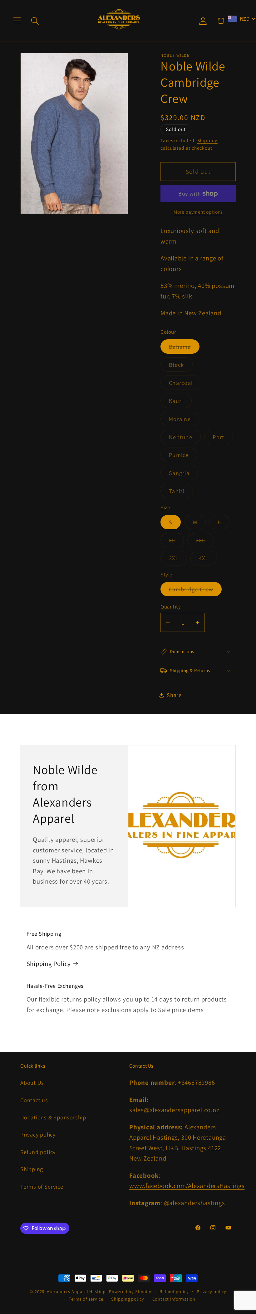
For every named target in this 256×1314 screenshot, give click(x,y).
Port (223, 438)
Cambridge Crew (195, 590)
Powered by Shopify (130, 1291)
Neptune (185, 438)
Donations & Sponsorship (53, 1117)
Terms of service (86, 1299)
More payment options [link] (198, 212)
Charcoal (185, 384)
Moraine (184, 420)
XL (176, 541)
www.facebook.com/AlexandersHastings (186, 1185)
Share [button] (174, 695)
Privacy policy (38, 1134)
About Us (32, 1082)
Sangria (183, 474)
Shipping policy (127, 1299)
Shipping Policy (49, 963)
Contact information (173, 1299)
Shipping (207, 140)
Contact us (34, 1100)
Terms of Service (41, 1186)
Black (181, 366)
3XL (178, 559)
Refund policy (38, 1152)
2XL (205, 541)
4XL (208, 559)
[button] (17, 21)
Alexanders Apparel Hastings (77, 1291)
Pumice (183, 456)
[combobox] (241, 19)
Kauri (180, 402)
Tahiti (181, 492)
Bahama (184, 348)
